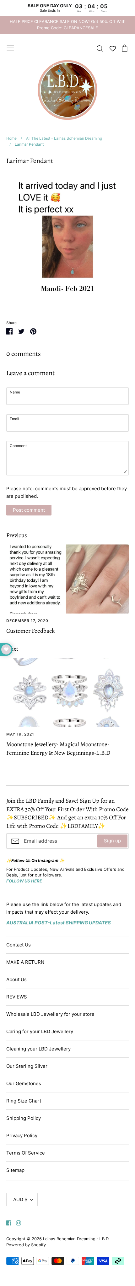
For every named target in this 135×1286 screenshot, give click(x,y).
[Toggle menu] (10, 47)
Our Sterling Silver (26, 1066)
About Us (16, 979)
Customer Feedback (30, 631)
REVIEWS (16, 997)
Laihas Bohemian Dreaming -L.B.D (75, 1238)
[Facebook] (6, 1222)
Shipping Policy (23, 1118)
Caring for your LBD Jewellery (39, 1031)
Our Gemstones (23, 1083)
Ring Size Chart (23, 1101)
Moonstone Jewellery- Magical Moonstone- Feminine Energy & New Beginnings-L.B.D (58, 748)
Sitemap (15, 1170)
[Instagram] (16, 1222)
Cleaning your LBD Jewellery (38, 1049)
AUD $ (20, 1199)
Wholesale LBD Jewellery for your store (50, 1014)
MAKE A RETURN (25, 962)
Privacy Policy (21, 1135)
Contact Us (18, 945)
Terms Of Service (25, 1153)
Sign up (112, 841)
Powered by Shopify (26, 1244)
